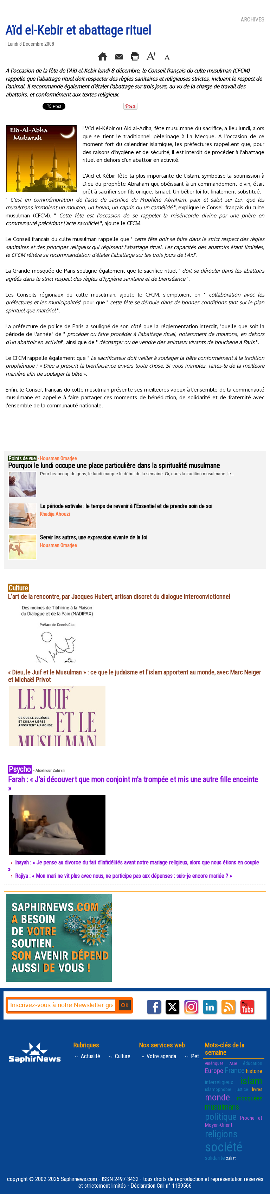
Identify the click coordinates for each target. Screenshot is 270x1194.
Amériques (214, 1063)
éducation (252, 1063)
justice (242, 1089)
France (235, 1070)
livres (257, 1089)
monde (217, 1097)
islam (251, 1081)
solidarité (215, 1158)
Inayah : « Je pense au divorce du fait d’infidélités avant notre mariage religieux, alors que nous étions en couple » (133, 865)
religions (221, 1134)
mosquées (249, 1098)
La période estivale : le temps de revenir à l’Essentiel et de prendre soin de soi (126, 506)
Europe (214, 1071)
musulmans (222, 1107)
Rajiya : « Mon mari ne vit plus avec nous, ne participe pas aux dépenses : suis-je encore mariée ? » (123, 875)
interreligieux (219, 1082)
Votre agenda (160, 1056)
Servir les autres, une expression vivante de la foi (93, 537)
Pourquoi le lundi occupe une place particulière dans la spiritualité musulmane (114, 465)
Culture (122, 1056)
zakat (231, 1158)
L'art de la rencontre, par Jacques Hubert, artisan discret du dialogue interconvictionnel (119, 596)
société (223, 1147)
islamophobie (218, 1089)
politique (221, 1116)
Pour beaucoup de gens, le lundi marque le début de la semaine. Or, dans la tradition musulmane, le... (137, 473)
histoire (254, 1071)
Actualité (89, 1056)
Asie (233, 1063)
